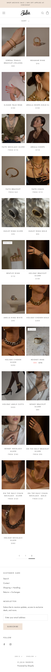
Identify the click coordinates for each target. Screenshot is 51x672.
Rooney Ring (37, 360)
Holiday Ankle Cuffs (13, 404)
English (30, 656)
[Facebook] (4, 644)
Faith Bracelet (13, 189)
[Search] (42, 13)
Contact (6, 583)
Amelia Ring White (13, 318)
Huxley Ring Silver (13, 231)
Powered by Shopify (25, 665)
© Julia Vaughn (25, 662)
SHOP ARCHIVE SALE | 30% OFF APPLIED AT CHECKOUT (25, 4)
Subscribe (12, 626)
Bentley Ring (13, 273)
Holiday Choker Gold (38, 318)
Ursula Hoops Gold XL (37, 105)
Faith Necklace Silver (13, 147)
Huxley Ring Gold (38, 231)
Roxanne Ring (37, 60)
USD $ (17, 656)
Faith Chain (38, 189)
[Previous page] (19, 556)
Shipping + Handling (11, 587)
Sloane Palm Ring (13, 105)
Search (6, 578)
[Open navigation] (3, 13)
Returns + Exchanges (11, 592)
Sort (24, 21)
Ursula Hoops (38, 147)
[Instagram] (10, 644)
